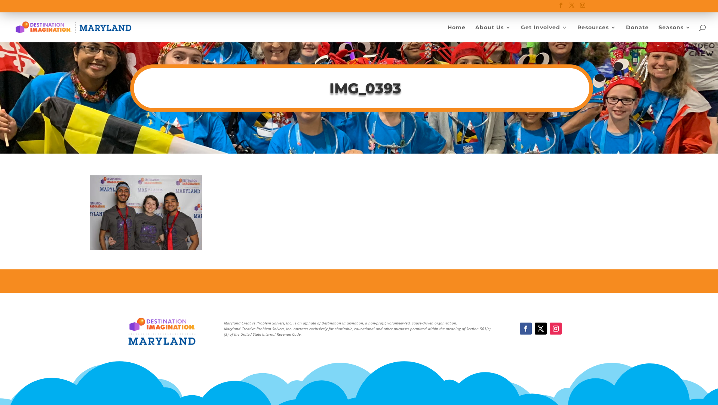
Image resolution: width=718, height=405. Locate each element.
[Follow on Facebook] (526, 329)
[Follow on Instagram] (556, 329)
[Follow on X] (541, 329)
